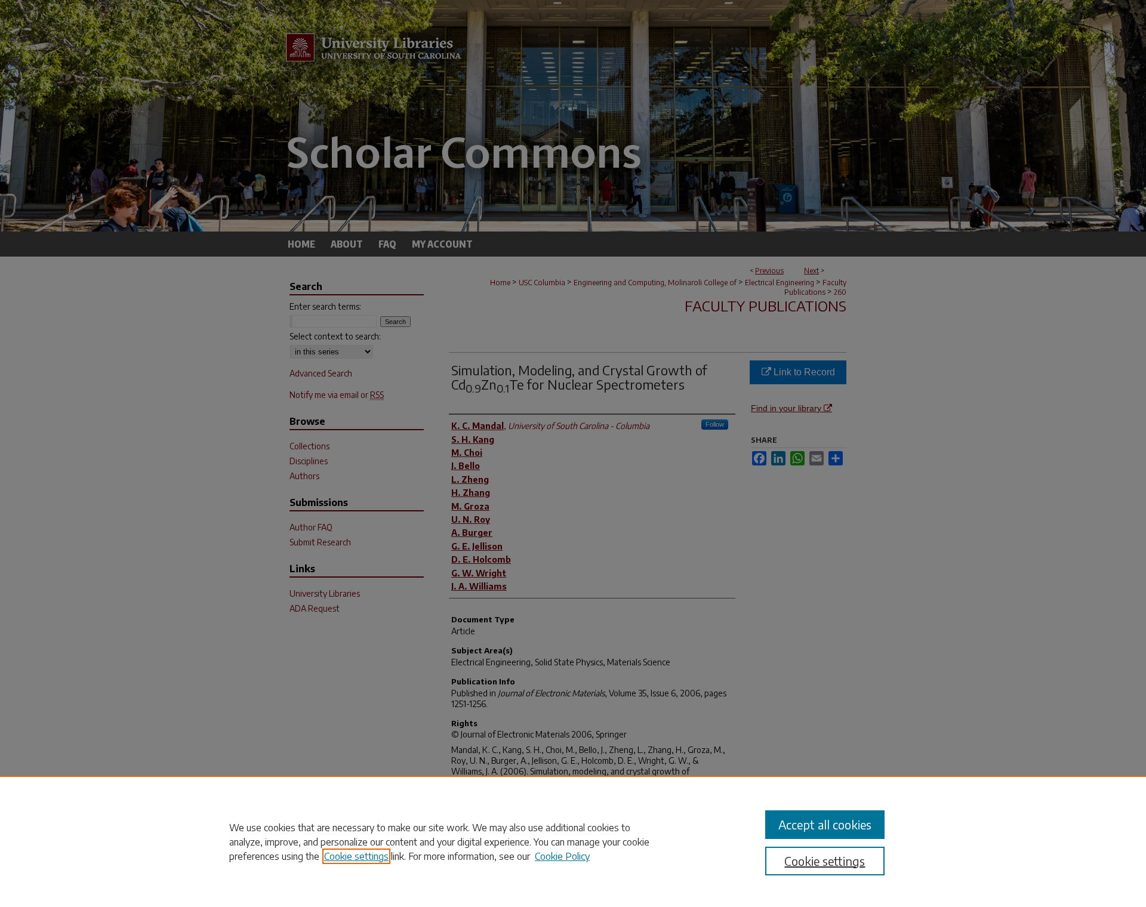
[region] (573, 841)
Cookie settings (356, 856)
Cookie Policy (562, 856)
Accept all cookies (824, 824)
